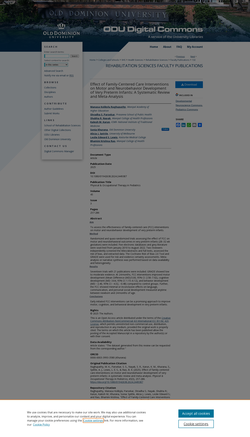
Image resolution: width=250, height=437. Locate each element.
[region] (125, 418)
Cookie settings (93, 420)
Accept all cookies (196, 413)
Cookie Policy (41, 424)
